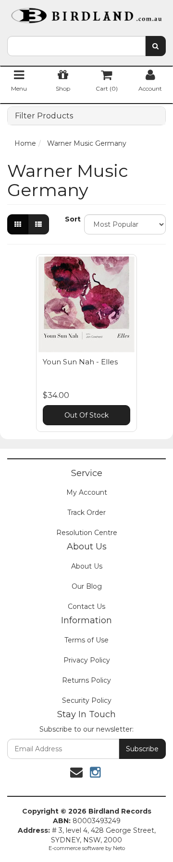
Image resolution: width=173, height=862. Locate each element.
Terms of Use (86, 640)
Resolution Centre (86, 532)
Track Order (86, 512)
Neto (119, 848)
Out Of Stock (86, 415)
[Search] (155, 46)
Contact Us (86, 606)
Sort (71, 219)
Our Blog (87, 586)
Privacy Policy (86, 660)
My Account (86, 492)
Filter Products (44, 116)
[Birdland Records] (86, 12)
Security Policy (86, 700)
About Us (86, 566)
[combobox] (76, 46)
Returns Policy (86, 680)
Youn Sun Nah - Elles (80, 361)
